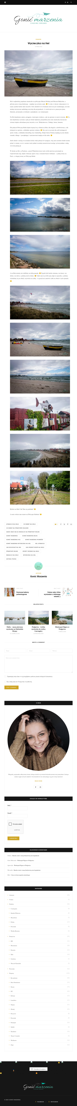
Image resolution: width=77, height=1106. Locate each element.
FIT (12, 991)
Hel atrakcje (40, 543)
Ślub (12, 954)
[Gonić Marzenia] (38, 18)
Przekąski (13, 1022)
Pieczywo (13, 1014)
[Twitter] (3, 113)
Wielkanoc (14, 1040)
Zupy (12, 1045)
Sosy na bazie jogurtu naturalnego (20, 875)
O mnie (11, 899)
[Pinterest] (3, 118)
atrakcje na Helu (12, 524)
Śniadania (13, 1031)
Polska (12, 922)
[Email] (3, 123)
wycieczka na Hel (29, 555)
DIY (12, 941)
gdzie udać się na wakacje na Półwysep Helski (23, 531)
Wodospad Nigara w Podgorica (25, 860)
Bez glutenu (14, 978)
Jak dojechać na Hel (13, 547)
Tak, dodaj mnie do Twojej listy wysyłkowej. (19, 682)
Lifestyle (11, 895)
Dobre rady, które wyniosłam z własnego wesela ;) (52, 594)
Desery (12, 987)
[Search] (71, 2)
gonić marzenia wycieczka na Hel (18, 543)
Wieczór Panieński (16, 963)
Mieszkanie (14, 945)
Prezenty (13, 950)
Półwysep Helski (12, 551)
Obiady (13, 1009)
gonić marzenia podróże (34, 539)
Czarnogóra (14, 909)
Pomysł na (12, 936)
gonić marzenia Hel (13, 539)
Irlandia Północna (15, 913)
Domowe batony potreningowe (22, 593)
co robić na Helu (29, 524)
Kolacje (13, 996)
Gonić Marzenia (38, 576)
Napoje (13, 1005)
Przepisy (11, 973)
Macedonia (14, 918)
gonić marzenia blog (29, 535)
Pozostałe (13, 926)
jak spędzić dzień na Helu (35, 547)
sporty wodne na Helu (31, 551)
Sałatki (13, 1027)
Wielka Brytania (15, 931)
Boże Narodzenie (15, 982)
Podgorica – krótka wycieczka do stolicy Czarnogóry (38, 629)
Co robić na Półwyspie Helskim (17, 528)
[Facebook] (3, 108)
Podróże (38, 39)
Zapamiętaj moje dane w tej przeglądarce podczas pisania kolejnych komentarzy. (30, 676)
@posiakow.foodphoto (39, 1069)
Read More (38, 781)
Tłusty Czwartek (15, 1036)
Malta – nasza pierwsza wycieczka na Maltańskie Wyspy (14, 629)
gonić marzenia (12, 535)
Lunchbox (13, 1000)
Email (10, 813)
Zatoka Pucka (11, 559)
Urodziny (13, 959)
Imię (9, 805)
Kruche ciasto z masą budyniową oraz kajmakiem (25, 855)
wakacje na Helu (12, 555)
